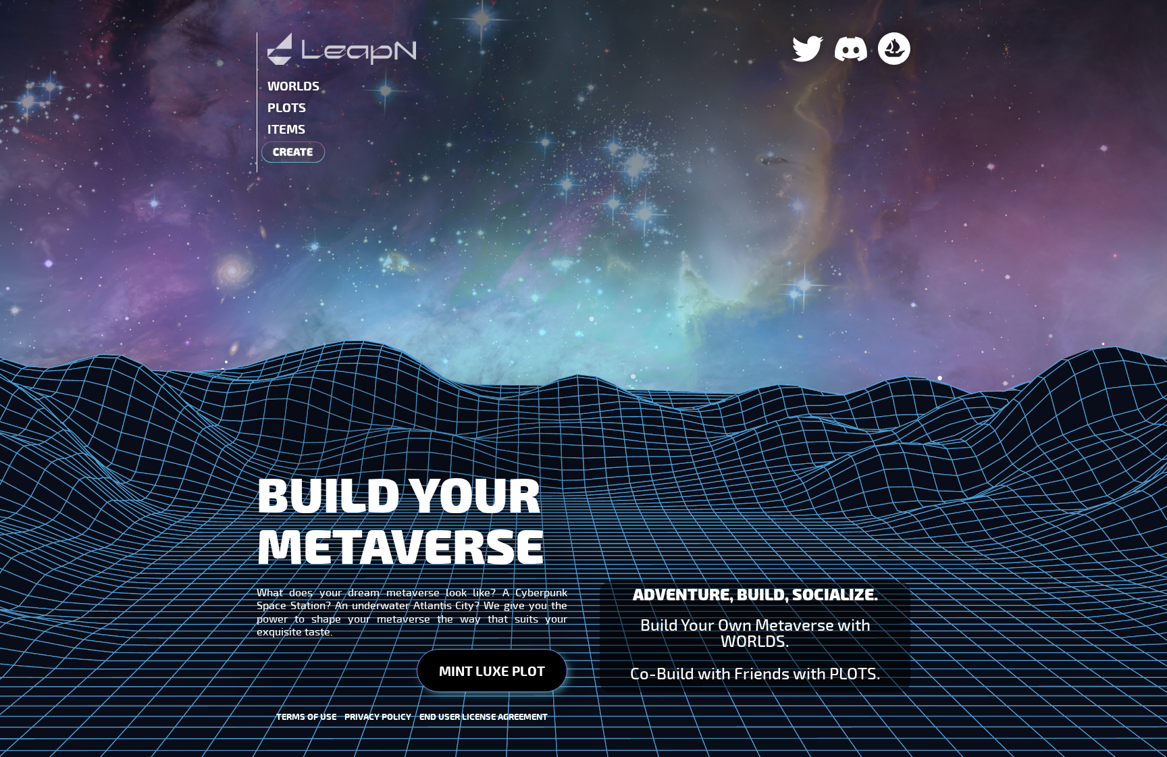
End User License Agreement (483, 716)
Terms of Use (310, 716)
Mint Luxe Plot (492, 670)
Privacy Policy (381, 716)
